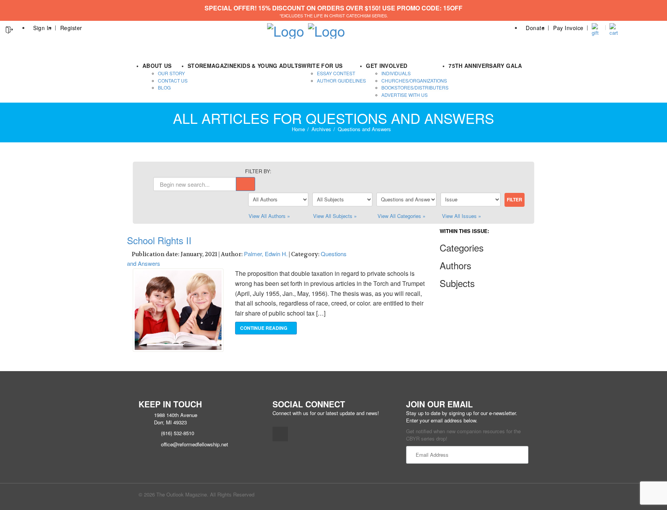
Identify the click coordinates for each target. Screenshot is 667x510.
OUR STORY (171, 73)
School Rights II (159, 240)
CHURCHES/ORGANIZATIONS (414, 80)
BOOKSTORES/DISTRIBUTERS (415, 87)
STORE (197, 65)
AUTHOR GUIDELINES (341, 80)
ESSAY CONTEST (336, 73)
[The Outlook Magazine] (285, 28)
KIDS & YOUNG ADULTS (269, 65)
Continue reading (264, 327)
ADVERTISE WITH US (404, 94)
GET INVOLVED (386, 65)
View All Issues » (461, 216)
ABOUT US (157, 65)
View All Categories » (401, 216)
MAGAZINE (222, 65)
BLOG (164, 87)
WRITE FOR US (321, 65)
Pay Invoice (568, 28)
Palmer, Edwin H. (266, 254)
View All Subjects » (335, 216)
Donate (535, 28)
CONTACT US (173, 80)
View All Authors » (269, 216)
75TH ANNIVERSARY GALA (485, 65)
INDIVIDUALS (396, 73)
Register (71, 28)
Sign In (42, 28)
